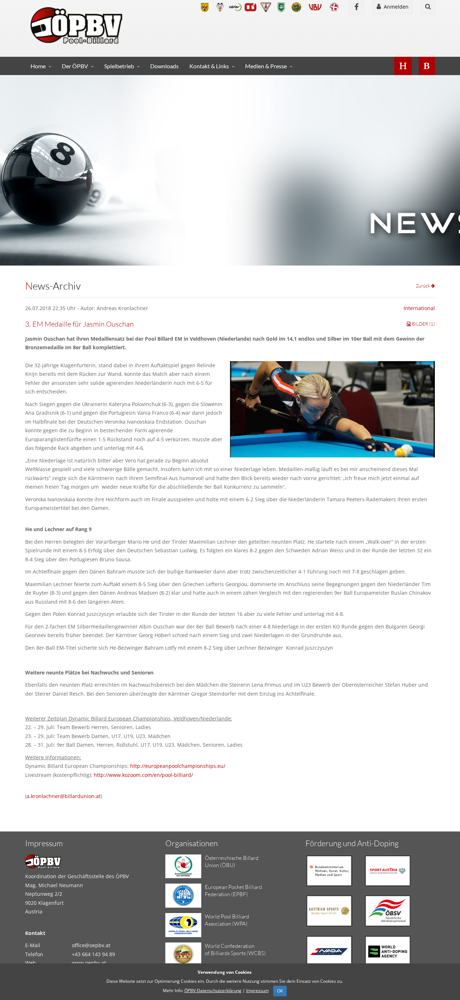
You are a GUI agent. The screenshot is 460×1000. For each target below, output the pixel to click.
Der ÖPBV (75, 66)
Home (38, 66)
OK (280, 991)
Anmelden (395, 6)
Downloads (164, 66)
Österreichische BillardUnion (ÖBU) (231, 861)
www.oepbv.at (89, 962)
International (419, 308)
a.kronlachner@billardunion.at (64, 796)
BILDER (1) (423, 324)
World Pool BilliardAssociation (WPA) (227, 920)
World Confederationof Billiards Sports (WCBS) (235, 950)
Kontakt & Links (209, 66)
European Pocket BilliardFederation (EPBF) (233, 891)
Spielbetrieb (119, 66)
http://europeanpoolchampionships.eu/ (177, 765)
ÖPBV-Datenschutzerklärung (213, 990)
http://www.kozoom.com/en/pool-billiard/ (143, 774)
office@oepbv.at (91, 945)
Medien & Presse (266, 66)
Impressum (257, 990)
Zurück (423, 286)
